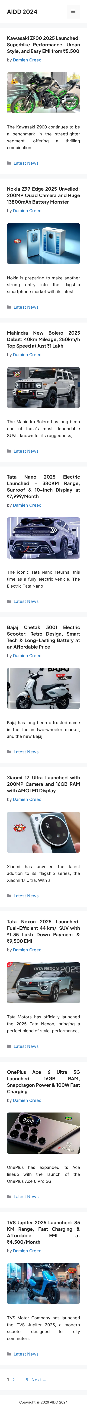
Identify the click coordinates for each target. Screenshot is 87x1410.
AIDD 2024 (22, 11)
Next (39, 1379)
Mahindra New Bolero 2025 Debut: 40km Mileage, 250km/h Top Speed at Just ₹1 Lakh (43, 339)
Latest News (26, 163)
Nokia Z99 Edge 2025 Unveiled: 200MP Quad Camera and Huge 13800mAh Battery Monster (43, 195)
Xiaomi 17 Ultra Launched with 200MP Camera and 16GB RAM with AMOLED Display (43, 783)
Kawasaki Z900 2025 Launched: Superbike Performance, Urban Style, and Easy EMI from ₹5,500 (43, 44)
